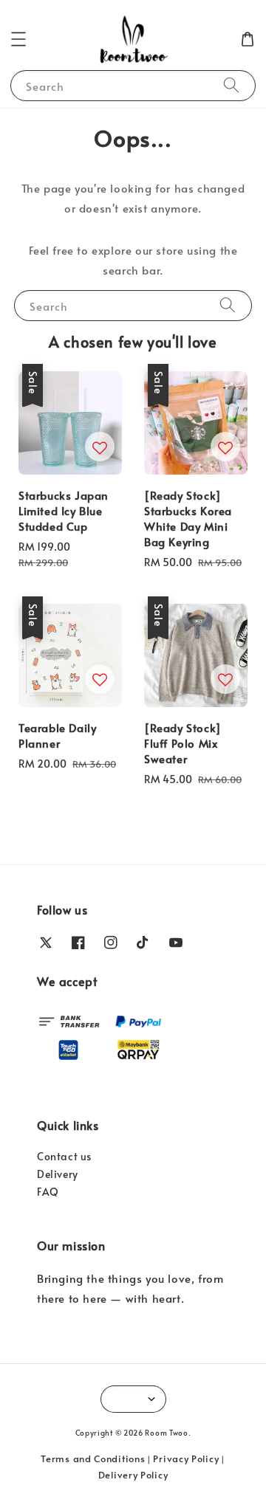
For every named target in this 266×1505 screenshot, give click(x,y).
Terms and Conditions (93, 1458)
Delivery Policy (133, 1474)
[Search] (231, 85)
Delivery (57, 1174)
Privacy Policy (186, 1458)
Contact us (64, 1156)
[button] (18, 39)
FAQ (48, 1192)
